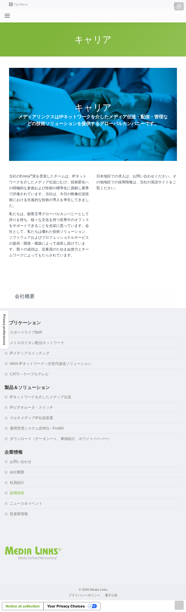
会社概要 (17, 472)
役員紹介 (17, 482)
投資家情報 (19, 514)
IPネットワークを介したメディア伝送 (40, 397)
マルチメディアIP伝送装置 (31, 418)
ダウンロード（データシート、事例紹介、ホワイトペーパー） (60, 439)
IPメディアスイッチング (29, 353)
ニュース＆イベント (26, 503)
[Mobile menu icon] (179, 6)
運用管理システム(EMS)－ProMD (37, 428)
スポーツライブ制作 (26, 332)
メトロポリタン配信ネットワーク (37, 343)
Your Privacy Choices (66, 606)
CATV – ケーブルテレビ (29, 374)
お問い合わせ (21, 462)
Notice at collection (23, 606)
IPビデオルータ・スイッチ (31, 407)
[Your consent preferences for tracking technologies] (4, 329)
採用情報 (17, 493)
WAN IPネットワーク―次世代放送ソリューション (50, 364)
